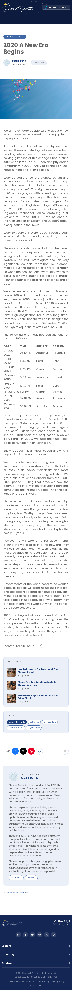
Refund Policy (36, 985)
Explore (36, 946)
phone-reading (16, 727)
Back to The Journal (17, 892)
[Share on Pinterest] (31, 751)
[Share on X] (23, 751)
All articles (16, 877)
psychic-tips (34, 727)
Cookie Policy (43, 981)
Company (36, 954)
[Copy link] (39, 751)
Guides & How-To (15, 36)
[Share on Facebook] (15, 751)
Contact (36, 963)
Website (31, 877)
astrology (34, 722)
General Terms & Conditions (21, 981)
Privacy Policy (58, 981)
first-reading (50, 722)
